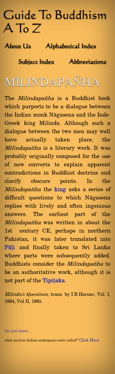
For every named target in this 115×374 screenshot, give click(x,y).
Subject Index (36, 62)
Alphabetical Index (71, 47)
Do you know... (18, 331)
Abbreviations (87, 62)
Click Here (89, 340)
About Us (18, 47)
